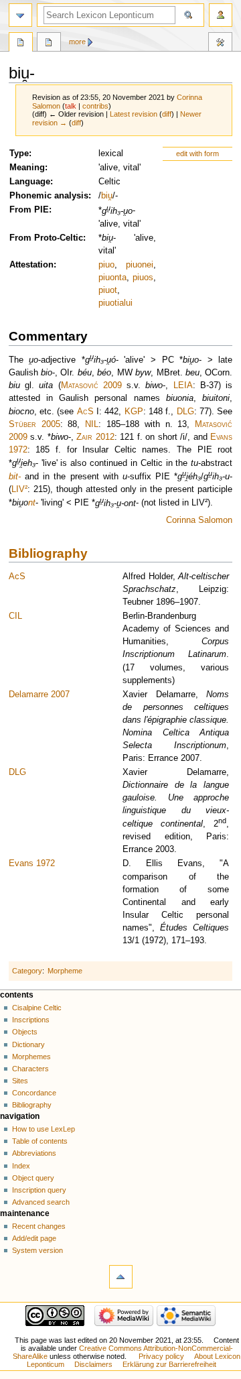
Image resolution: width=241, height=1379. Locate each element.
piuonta (112, 277)
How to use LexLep (43, 1129)
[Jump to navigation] (20, 15)
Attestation (31, 264)
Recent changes (39, 1226)
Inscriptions (31, 1020)
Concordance (34, 1093)
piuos (143, 277)
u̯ (110, 195)
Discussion (48, 43)
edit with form (197, 153)
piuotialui (115, 303)
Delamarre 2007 (39, 694)
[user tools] (220, 15)
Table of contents (40, 1141)
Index (21, 1166)
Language (29, 181)
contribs (95, 106)
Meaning (27, 167)
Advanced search (41, 1202)
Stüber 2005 (34, 424)
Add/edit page (34, 1238)
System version (37, 1250)
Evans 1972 (32, 863)
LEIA (183, 385)
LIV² (19, 489)
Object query (33, 1178)
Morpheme (65, 971)
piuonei (139, 264)
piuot (107, 290)
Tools (220, 43)
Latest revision (133, 114)
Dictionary (28, 1044)
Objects (24, 1032)
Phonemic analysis (48, 195)
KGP (134, 411)
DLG (185, 411)
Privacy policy (161, 1356)
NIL (91, 424)
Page (20, 43)
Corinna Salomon (199, 520)
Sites (20, 1081)
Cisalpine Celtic (37, 1008)
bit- (15, 476)
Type (19, 153)
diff (166, 114)
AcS (85, 411)
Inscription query (39, 1190)
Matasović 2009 (91, 385)
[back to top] (121, 1276)
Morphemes (31, 1057)
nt (31, 503)
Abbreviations (34, 1153)
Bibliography (48, 553)
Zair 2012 (95, 437)
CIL (15, 616)
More (77, 42)
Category (27, 971)
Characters (30, 1069)
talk (70, 106)
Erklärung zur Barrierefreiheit (169, 1364)
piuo (106, 264)
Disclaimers (93, 1364)
